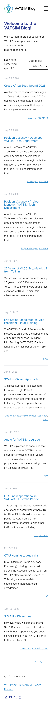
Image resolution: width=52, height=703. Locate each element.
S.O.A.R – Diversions (17, 616)
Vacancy (43, 181)
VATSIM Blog (25, 8)
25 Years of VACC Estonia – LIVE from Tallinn (25, 270)
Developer (32, 181)
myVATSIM (25, 684)
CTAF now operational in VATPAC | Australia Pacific (21, 498)
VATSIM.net (10, 684)
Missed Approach (38, 415)
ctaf (36, 535)
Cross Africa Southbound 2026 (25, 85)
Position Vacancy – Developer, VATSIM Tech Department (24, 139)
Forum (37, 684)
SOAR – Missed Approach (21, 379)
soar (45, 419)
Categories (35, 60)
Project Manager (29, 248)
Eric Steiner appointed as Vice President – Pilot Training (24, 321)
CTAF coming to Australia (21, 555)
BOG (45, 359)
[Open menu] (46, 8)
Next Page (40, 661)
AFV (46, 476)
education (37, 648)
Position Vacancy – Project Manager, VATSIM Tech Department (21, 204)
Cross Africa (41, 117)
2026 (31, 117)
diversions (25, 648)
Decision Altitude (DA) (16, 415)
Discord (8, 689)
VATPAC (43, 535)
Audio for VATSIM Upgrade (22, 439)
